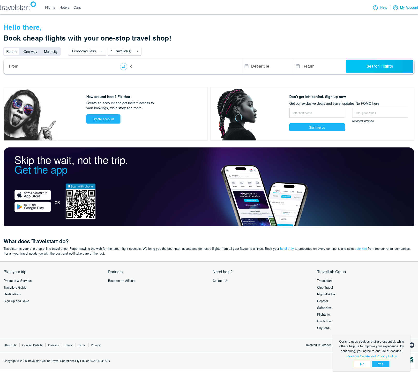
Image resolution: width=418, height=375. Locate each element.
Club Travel (325, 287)
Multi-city (51, 51)
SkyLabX (323, 328)
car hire (362, 248)
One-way (30, 51)
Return (11, 51)
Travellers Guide (15, 287)
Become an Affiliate (121, 280)
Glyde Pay (324, 321)
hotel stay (287, 248)
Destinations (12, 294)
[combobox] (64, 66)
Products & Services (18, 280)
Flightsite (323, 314)
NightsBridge (326, 294)
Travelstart (324, 280)
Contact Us (220, 280)
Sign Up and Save (16, 301)
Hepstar (322, 301)
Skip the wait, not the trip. (71, 164)
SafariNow (324, 307)
